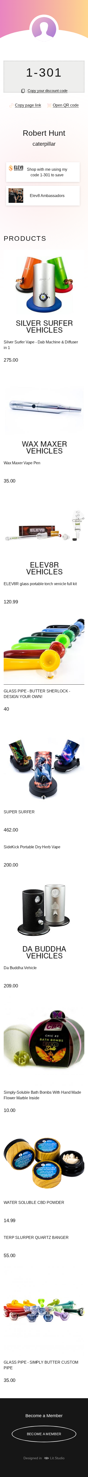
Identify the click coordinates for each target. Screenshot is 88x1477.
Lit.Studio (57, 1458)
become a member (44, 1434)
